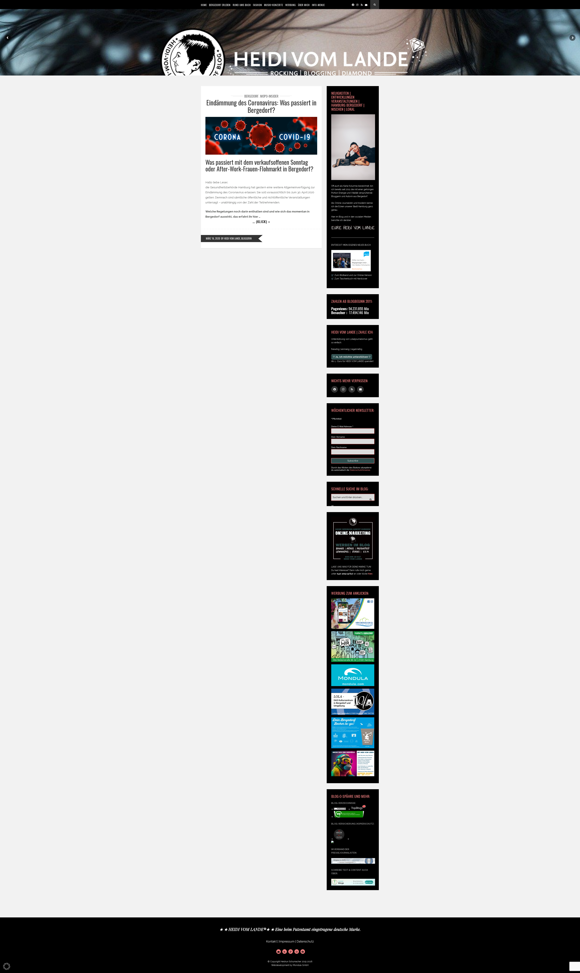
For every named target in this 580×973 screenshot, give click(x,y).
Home (204, 5)
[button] (6, 966)
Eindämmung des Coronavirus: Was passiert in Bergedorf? (261, 106)
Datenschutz (305, 941)
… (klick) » (261, 221)
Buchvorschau (357, 269)
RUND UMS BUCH (242, 5)
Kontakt (271, 941)
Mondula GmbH (301, 965)
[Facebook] (353, 4)
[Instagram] (357, 4)
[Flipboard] (290, 951)
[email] (366, 4)
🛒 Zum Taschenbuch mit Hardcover (349, 278)
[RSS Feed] (284, 951)
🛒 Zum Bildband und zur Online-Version (351, 275)
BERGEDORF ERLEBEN (219, 5)
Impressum (286, 941)
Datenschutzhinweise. (360, 470)
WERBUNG (290, 5)
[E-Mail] (278, 951)
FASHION (257, 5)
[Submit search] (332, 506)
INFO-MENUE (318, 5)
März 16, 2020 (213, 238)
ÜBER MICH (304, 5)
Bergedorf (251, 96)
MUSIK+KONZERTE (273, 5)
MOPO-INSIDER (269, 96)
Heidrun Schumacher (291, 961)
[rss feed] (361, 4)
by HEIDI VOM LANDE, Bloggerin (236, 238)
